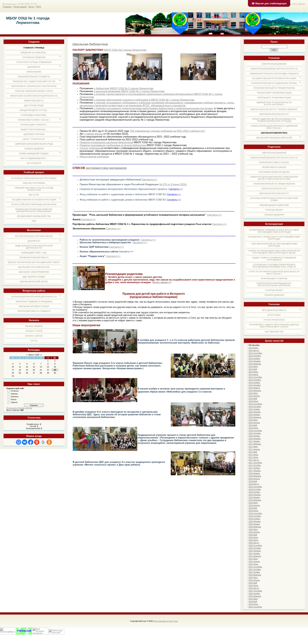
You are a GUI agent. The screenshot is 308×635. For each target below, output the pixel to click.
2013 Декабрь (254, 361)
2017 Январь (254, 441)
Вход (31, 6)
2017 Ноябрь (254, 468)
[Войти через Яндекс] (36, 442)
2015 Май (252, 398)
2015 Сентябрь (255, 404)
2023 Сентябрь (255, 607)
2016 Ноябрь (254, 436)
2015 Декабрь (254, 412)
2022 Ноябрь (254, 593)
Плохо (13, 399)
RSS (38, 6)
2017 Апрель (254, 449)
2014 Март (253, 366)
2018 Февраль (254, 476)
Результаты (11, 408)
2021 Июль (253, 564)
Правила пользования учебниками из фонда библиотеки (113, 145)
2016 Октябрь (254, 433)
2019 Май (252, 508)
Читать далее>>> (161, 282)
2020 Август (253, 543)
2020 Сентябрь (255, 545)
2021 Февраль (254, 556)
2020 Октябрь (254, 548)
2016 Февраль (254, 417)
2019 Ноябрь (254, 519)
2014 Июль (253, 374)
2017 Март (253, 447)
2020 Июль (253, 540)
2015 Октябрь (254, 406)
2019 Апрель (254, 505)
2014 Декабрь (254, 385)
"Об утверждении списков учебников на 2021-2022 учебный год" (168, 130)
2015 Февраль (254, 390)
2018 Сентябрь (255, 487)
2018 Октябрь (254, 489)
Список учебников (90, 148)
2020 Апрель (254, 532)
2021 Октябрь (254, 569)
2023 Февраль (254, 596)
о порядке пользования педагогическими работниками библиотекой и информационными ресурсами (153, 108)
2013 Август (253, 350)
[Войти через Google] (43, 442)
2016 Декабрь (254, 439)
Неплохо (15, 396)
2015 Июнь (253, 401)
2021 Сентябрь (255, 567)
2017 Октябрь (254, 465)
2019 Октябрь (254, 516)
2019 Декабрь (254, 521)
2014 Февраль (254, 364)
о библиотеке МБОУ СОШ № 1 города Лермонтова (123, 88)
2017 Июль (253, 457)
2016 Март (253, 420)
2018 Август (253, 484)
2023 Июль (253, 604)
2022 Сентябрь (255, 591)
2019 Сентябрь (255, 513)
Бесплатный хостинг (163, 621)
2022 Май (252, 583)
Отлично (15, 391)
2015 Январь (254, 388)
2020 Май (252, 535)
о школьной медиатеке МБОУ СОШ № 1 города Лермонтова (129, 91)
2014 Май (252, 369)
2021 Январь (254, 553)
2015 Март (253, 393)
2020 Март (253, 529)
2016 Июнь (253, 428)
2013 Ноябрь (254, 358)
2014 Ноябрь (254, 382)
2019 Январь (254, 497)
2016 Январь (254, 414)
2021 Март (253, 559)
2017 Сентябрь (255, 463)
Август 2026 (34, 355)
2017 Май (252, 452)
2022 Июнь (253, 585)
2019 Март (253, 503)
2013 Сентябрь (255, 353)
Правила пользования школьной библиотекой (106, 142)
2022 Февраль (254, 575)
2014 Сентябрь (255, 377)
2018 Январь (254, 473)
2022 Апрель (254, 580)
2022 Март (253, 577)
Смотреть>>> (149, 179)
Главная (7, 6)
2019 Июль (253, 511)
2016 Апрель (254, 422)
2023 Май (252, 601)
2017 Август (253, 460)
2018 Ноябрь (254, 492)
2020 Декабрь (254, 551)
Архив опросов (25, 408)
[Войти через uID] (18, 442)
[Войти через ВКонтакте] (24, 442)
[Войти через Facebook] (30, 442)
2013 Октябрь (254, 356)
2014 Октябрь (254, 380)
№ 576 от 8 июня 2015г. (173, 184)
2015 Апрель (254, 396)
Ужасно (14, 402)
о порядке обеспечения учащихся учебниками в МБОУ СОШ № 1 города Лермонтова (144, 99)
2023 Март (253, 599)
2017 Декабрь (254, 471)
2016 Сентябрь (255, 431)
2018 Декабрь (254, 495)
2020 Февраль (254, 527)
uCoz (175, 621)
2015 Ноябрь (254, 409)
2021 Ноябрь (254, 572)
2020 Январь (254, 524)
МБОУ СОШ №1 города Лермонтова (125, 49)
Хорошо (14, 394)
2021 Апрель (254, 561)
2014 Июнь (253, 372)
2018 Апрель (254, 479)
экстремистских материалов (106, 168)
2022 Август (253, 588)
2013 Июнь (253, 348)
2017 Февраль (254, 444)
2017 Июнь (253, 455)
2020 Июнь (253, 537)
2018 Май (252, 481)
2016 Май (252, 425)
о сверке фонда (93, 133)
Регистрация (20, 6)
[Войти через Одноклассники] (49, 442)
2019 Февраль (254, 500)
